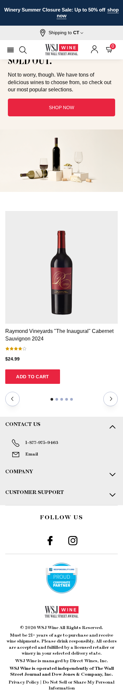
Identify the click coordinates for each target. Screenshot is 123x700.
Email (31, 454)
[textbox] (61, 62)
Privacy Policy (24, 682)
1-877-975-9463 (41, 442)
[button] (61, 33)
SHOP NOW (61, 107)
